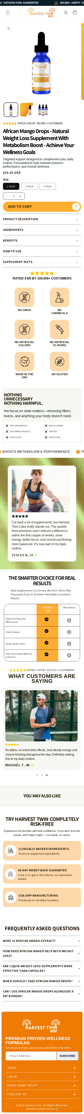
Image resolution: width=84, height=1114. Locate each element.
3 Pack (47, 186)
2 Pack (29, 186)
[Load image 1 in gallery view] (11, 110)
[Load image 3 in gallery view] (43, 110)
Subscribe (67, 1055)
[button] (8, 12)
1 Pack (11, 186)
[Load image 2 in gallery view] (27, 110)
